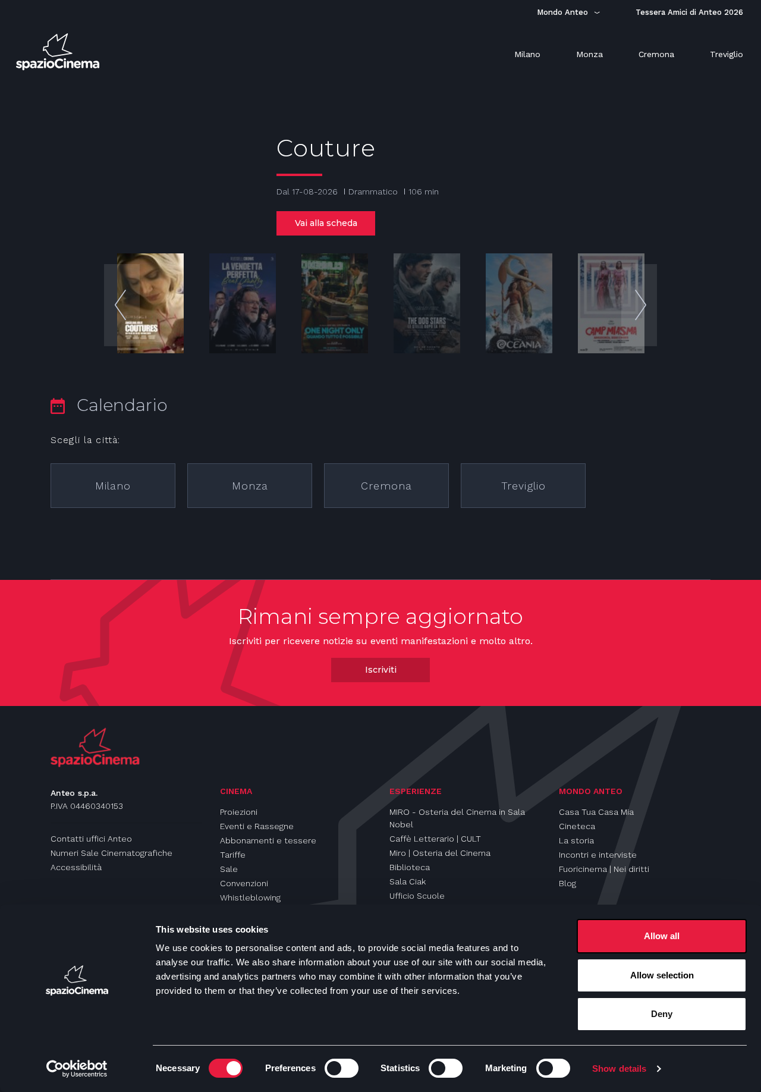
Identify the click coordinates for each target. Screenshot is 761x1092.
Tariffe (233, 854)
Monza (250, 485)
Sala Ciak (407, 881)
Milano (113, 485)
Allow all (662, 936)
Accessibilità (76, 867)
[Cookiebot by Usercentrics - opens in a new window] (77, 1069)
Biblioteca (409, 867)
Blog (567, 883)
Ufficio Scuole (417, 895)
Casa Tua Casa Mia (596, 812)
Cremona (386, 485)
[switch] (342, 1068)
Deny (661, 1014)
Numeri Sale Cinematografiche (111, 853)
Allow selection (662, 975)
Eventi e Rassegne (257, 826)
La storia (576, 840)
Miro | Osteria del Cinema (439, 853)
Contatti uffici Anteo (91, 838)
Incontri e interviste (598, 854)
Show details (619, 1068)
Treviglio (523, 485)
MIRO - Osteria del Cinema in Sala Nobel (457, 818)
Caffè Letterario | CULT (435, 838)
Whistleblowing (250, 897)
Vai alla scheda (326, 223)
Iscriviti (381, 669)
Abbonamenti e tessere (268, 840)
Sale (229, 869)
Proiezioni (238, 812)
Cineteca (577, 826)
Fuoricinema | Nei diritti (604, 869)
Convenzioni (244, 883)
